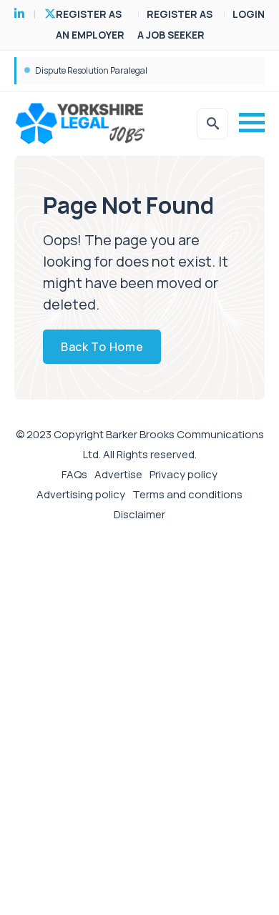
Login (248, 14)
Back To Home (102, 347)
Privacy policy (183, 474)
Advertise (118, 474)
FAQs (74, 474)
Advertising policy (80, 494)
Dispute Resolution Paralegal (91, 70)
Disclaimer (139, 514)
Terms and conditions (187, 494)
